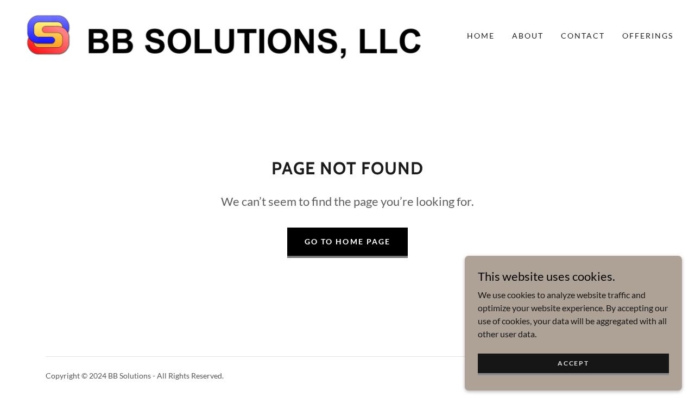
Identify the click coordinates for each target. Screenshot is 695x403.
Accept (573, 363)
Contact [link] (583, 35)
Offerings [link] (647, 35)
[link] (225, 34)
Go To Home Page (347, 241)
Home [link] (481, 35)
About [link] (528, 35)
